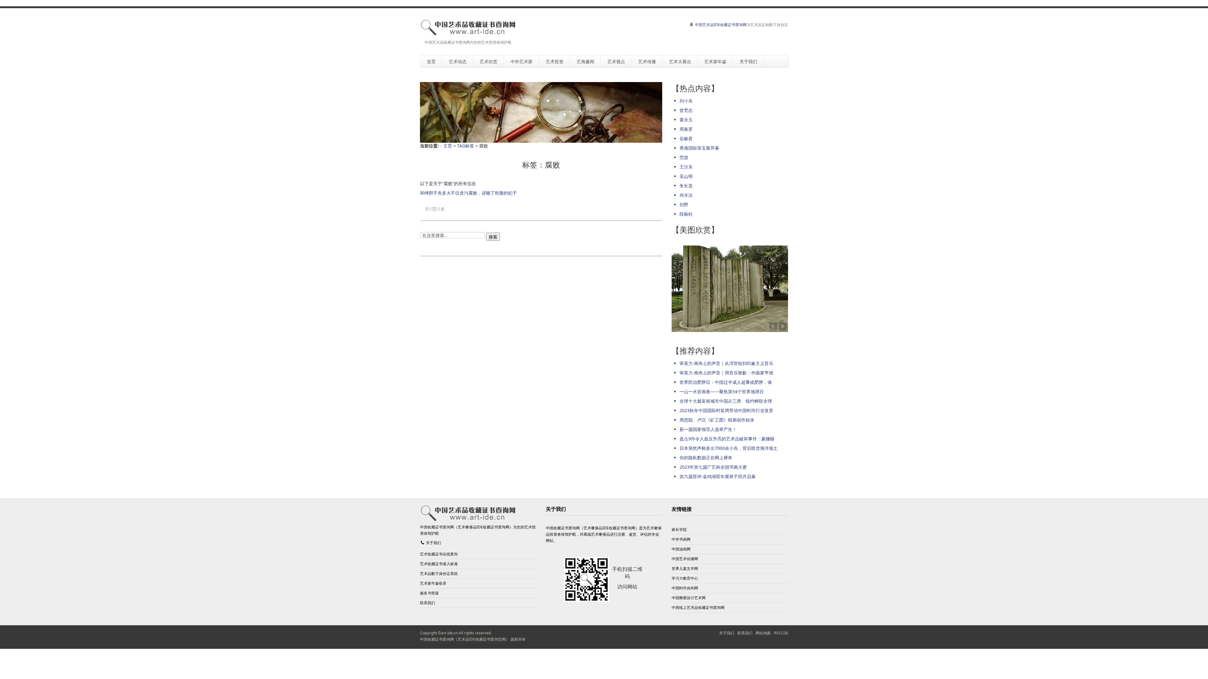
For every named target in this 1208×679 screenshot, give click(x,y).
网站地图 (763, 633)
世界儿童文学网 (685, 568)
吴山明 (686, 176)
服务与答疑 (429, 593)
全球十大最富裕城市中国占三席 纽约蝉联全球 (726, 401)
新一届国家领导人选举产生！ (708, 429)
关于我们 (433, 542)
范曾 (684, 157)
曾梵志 (686, 110)
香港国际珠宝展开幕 (699, 148)
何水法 (686, 195)
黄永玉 (686, 120)
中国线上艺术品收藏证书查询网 (698, 607)
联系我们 (427, 602)
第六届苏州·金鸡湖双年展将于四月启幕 (718, 476)
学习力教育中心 (685, 578)
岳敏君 (686, 138)
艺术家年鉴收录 (433, 583)
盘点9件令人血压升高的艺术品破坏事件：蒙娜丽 (727, 439)
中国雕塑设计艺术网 (689, 597)
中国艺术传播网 (685, 558)
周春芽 (686, 129)
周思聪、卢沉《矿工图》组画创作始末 (717, 420)
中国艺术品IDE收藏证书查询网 (721, 24)
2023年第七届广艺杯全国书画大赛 (713, 467)
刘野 (684, 204)
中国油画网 (681, 549)
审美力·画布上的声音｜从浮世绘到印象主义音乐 (726, 363)
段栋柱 (686, 214)
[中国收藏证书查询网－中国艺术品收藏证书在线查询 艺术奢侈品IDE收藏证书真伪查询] (468, 27)
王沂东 (686, 167)
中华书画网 (681, 539)
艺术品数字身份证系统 (439, 573)
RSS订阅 (781, 633)
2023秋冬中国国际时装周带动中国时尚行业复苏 (726, 410)
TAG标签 (465, 146)
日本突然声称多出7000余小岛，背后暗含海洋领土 (729, 448)
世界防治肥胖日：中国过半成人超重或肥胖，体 (726, 382)
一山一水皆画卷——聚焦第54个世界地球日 (722, 392)
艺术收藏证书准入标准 (439, 563)
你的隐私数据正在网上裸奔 (706, 458)
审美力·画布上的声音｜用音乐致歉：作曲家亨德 (726, 373)
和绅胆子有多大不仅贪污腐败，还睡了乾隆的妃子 (468, 193)
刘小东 (686, 101)
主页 (447, 146)
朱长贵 (686, 186)
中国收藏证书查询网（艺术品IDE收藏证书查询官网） (464, 639)
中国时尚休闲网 (685, 588)
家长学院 (679, 529)
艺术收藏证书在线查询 (439, 554)
